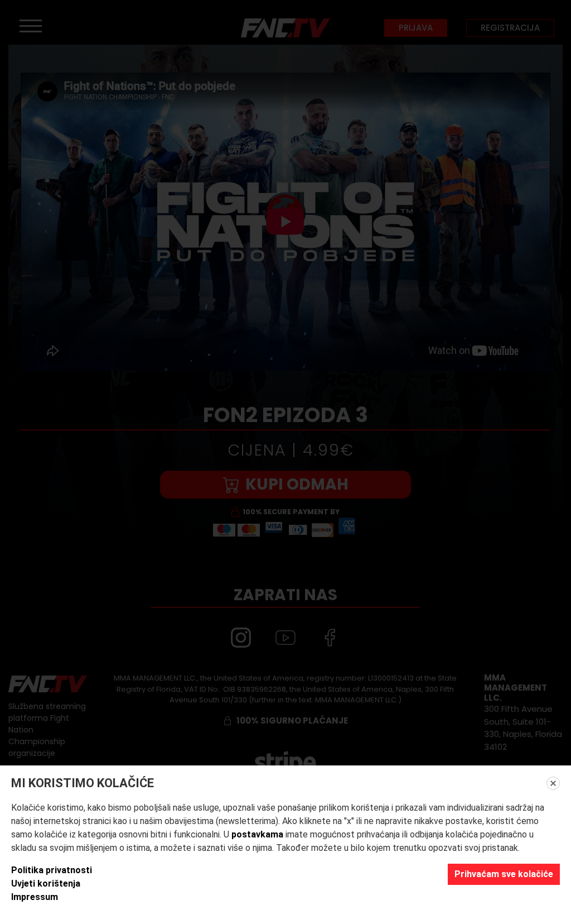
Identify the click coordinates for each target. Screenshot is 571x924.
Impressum (34, 897)
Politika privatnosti (51, 870)
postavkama (257, 834)
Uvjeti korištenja (45, 883)
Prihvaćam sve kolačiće (503, 874)
